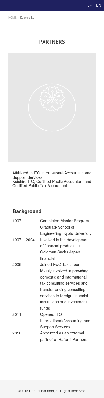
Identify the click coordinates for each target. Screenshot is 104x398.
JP (90, 5)
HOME (12, 17)
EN (98, 5)
